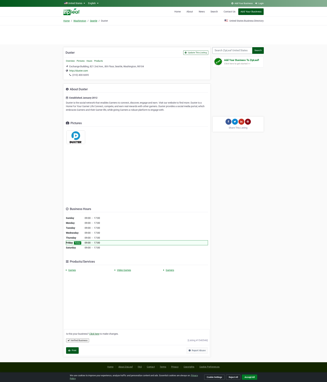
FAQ (140, 366)
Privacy (175, 366)
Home (177, 11)
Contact (151, 366)
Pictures (81, 61)
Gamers (170, 270)
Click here (94, 333)
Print (73, 350)
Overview (70, 61)
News (202, 11)
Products (98, 61)
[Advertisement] (163, 34)
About (189, 11)
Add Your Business (250, 11)
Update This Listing (197, 52)
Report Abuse (198, 350)
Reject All (233, 377)
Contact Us (229, 11)
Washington (79, 20)
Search (214, 11)
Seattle (93, 20)
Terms (163, 366)
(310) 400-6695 (80, 75)
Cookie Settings (214, 377)
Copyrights (189, 366)
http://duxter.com (78, 70)
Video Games (124, 270)
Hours (89, 61)
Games (72, 270)
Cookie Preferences (209, 366)
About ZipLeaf (125, 366)
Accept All (250, 377)
